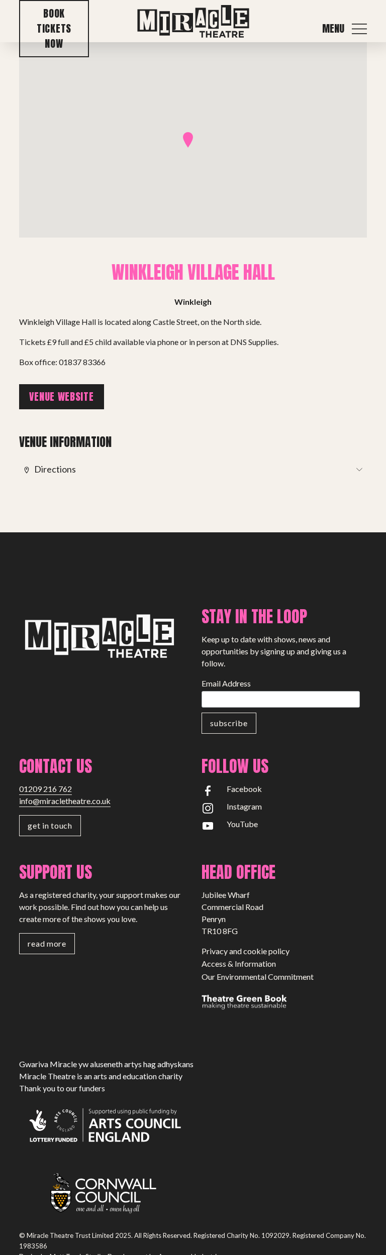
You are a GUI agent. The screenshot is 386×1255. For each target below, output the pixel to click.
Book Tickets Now (54, 28)
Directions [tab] (55, 468)
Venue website (61, 396)
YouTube (242, 824)
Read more (47, 943)
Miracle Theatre (193, 22)
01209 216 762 (45, 788)
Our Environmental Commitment (258, 976)
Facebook (244, 788)
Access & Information (239, 963)
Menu (333, 28)
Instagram (244, 806)
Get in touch (50, 825)
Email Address (226, 683)
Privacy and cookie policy (246, 951)
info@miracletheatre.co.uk (65, 801)
